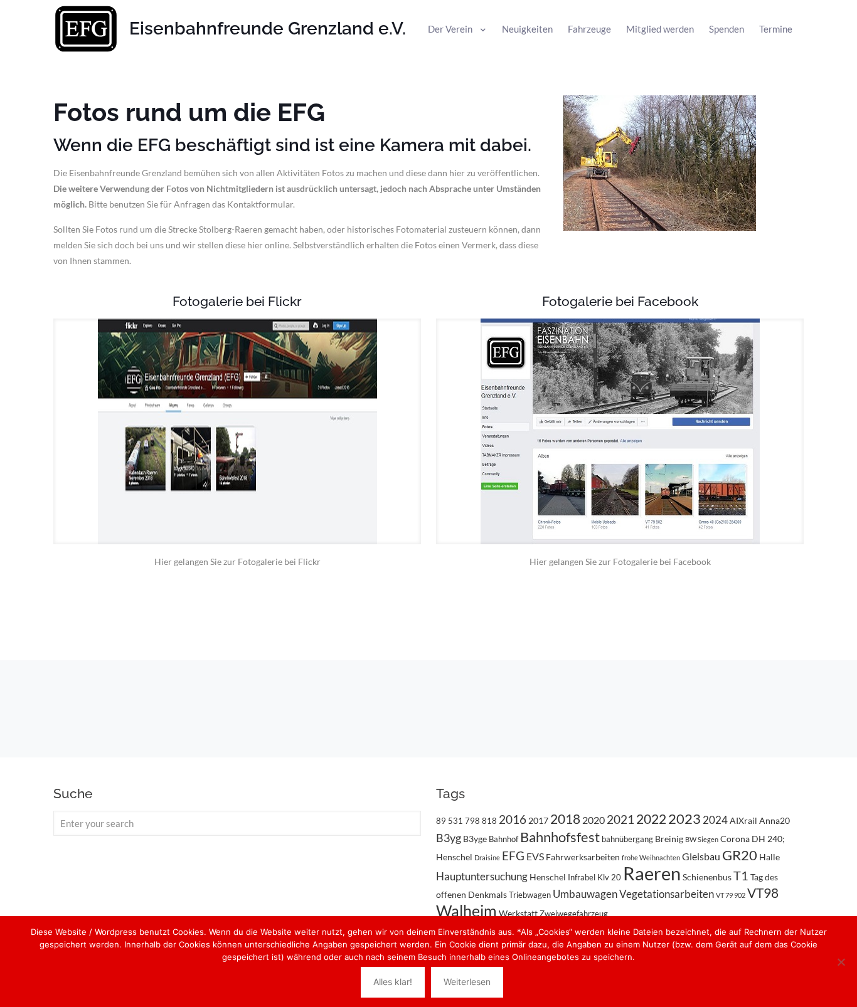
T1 (740, 875)
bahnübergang (627, 839)
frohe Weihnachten (651, 857)
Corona (735, 838)
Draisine (487, 857)
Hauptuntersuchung (482, 876)
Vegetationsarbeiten (666, 893)
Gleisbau (701, 856)
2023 (684, 818)
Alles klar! (392, 981)
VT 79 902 (730, 895)
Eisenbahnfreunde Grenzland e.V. (267, 28)
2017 (538, 820)
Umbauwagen (585, 893)
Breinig (669, 838)
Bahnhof (503, 839)
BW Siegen (701, 839)
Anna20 (774, 820)
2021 (620, 819)
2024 (715, 819)
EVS (535, 856)
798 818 (481, 821)
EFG (513, 856)
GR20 (739, 854)
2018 (565, 818)
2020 (593, 820)
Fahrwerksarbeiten (583, 856)
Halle (769, 856)
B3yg (448, 838)
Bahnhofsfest (560, 836)
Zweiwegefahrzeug (574, 914)
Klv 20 (609, 877)
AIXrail (743, 820)
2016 (512, 819)
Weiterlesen (467, 981)
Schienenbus (707, 877)
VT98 (763, 893)
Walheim (466, 910)
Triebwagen (530, 895)
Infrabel (581, 877)
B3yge (475, 838)
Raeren (652, 873)
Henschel (548, 877)
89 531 (449, 821)
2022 (651, 818)
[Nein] (841, 962)
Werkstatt (518, 913)
